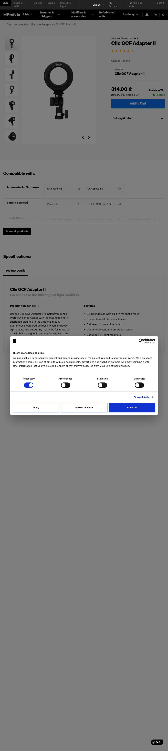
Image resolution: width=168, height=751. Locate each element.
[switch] (65, 385)
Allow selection (84, 407)
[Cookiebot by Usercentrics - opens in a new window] (141, 340)
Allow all (132, 407)
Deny (36, 407)
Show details (141, 397)
